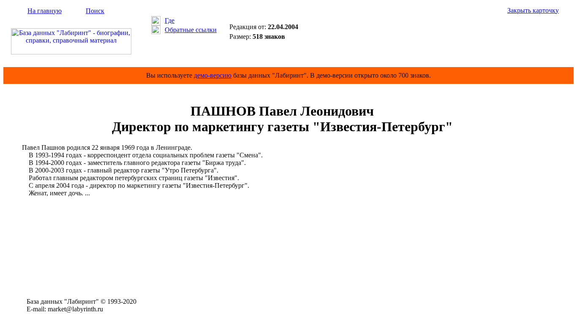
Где (169, 20)
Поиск (95, 10)
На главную (44, 10)
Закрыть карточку (533, 10)
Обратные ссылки (191, 29)
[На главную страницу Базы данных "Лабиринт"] (71, 52)
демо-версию (212, 75)
